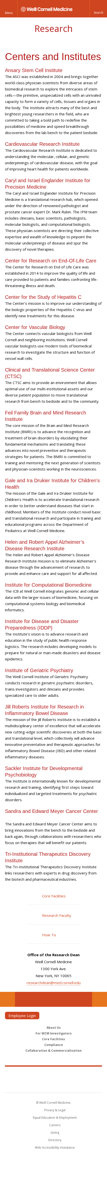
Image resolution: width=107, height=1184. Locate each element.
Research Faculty (56, 915)
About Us (54, 1028)
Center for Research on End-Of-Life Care (50, 260)
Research (53, 28)
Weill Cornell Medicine (53, 1074)
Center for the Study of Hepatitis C (43, 297)
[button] (98, 8)
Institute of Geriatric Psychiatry (40, 670)
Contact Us (99, 999)
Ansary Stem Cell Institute (34, 70)
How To (49, 934)
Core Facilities (54, 895)
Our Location (7, 999)
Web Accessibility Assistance (55, 1147)
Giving (55, 1132)
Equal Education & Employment (55, 1117)
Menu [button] (9, 13)
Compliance (53, 1045)
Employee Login (22, 1015)
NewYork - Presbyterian (54, 1085)
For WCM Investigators (54, 1033)
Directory (54, 1140)
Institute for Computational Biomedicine (48, 585)
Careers (54, 1125)
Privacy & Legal (54, 1110)
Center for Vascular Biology (35, 327)
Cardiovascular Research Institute (42, 144)
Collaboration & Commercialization (53, 1050)
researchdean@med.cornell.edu (54, 982)
